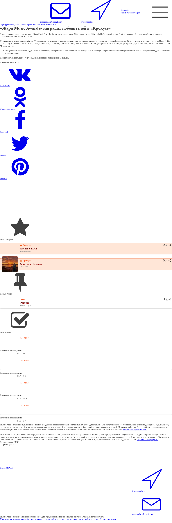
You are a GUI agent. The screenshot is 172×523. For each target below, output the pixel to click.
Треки (22, 24)
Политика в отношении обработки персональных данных (26, 519)
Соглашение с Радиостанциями (101, 519)
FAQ (53, 24)
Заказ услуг (14, 24)
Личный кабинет (125, 11)
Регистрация (134, 13)
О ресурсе (4, 24)
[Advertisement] (80, 199)
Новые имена (45, 24)
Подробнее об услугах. (147, 439)
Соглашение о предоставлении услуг (70, 519)
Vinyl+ (28, 24)
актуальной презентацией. (135, 430)
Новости (35, 24)
